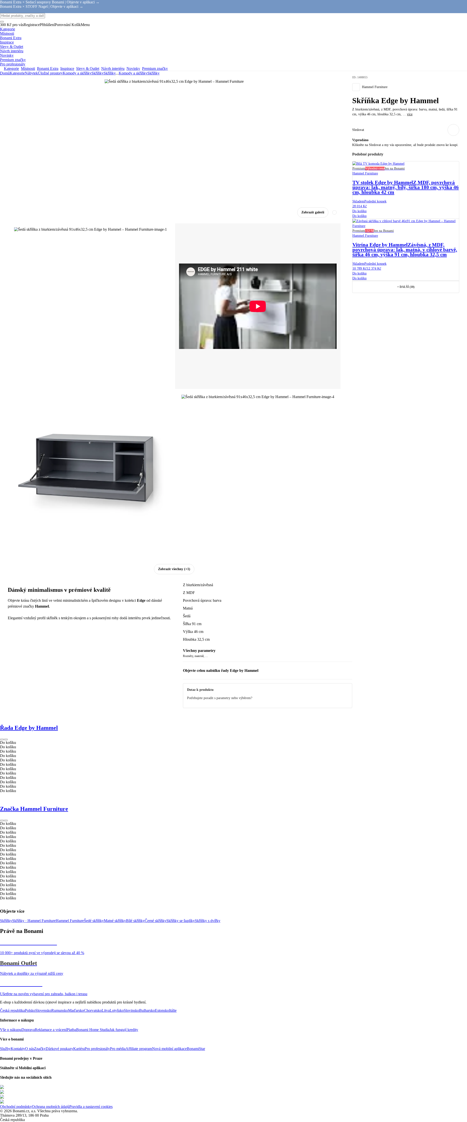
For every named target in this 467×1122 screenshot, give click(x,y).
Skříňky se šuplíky (180, 921)
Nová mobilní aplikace (169, 1049)
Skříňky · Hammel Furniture (34, 921)
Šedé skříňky (94, 921)
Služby (5, 1049)
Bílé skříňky (135, 921)
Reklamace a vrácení (51, 1030)
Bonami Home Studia (92, 1030)
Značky (40, 1049)
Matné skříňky (115, 921)
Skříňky (110, 73)
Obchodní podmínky (16, 1106)
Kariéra (79, 1049)
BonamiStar (196, 1049)
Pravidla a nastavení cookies (91, 1106)
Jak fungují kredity (123, 1030)
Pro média (118, 1049)
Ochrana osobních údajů (50, 1106)
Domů (5, 73)
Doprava (28, 1030)
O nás (29, 1049)
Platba (71, 1030)
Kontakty (18, 1049)
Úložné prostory (50, 73)
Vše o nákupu (10, 1030)
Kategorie (17, 73)
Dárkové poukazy (59, 1049)
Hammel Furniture (70, 921)
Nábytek (31, 73)
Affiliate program (139, 1049)
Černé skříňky (155, 921)
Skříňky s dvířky (207, 921)
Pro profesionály (97, 1049)
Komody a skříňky (77, 73)
